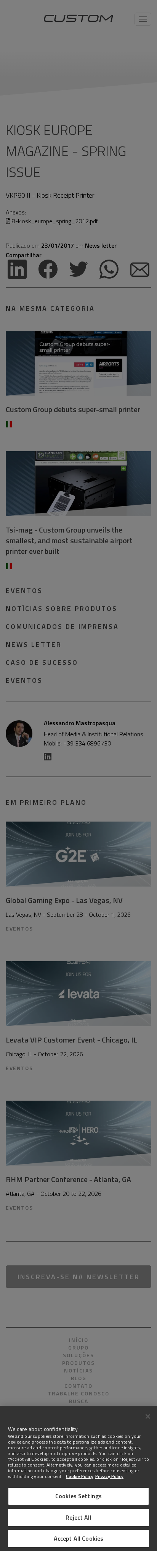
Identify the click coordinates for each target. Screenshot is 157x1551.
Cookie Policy (79, 1476)
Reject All (78, 1517)
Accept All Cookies (79, 1538)
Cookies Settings (78, 1496)
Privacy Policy (109, 1476)
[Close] (147, 1416)
